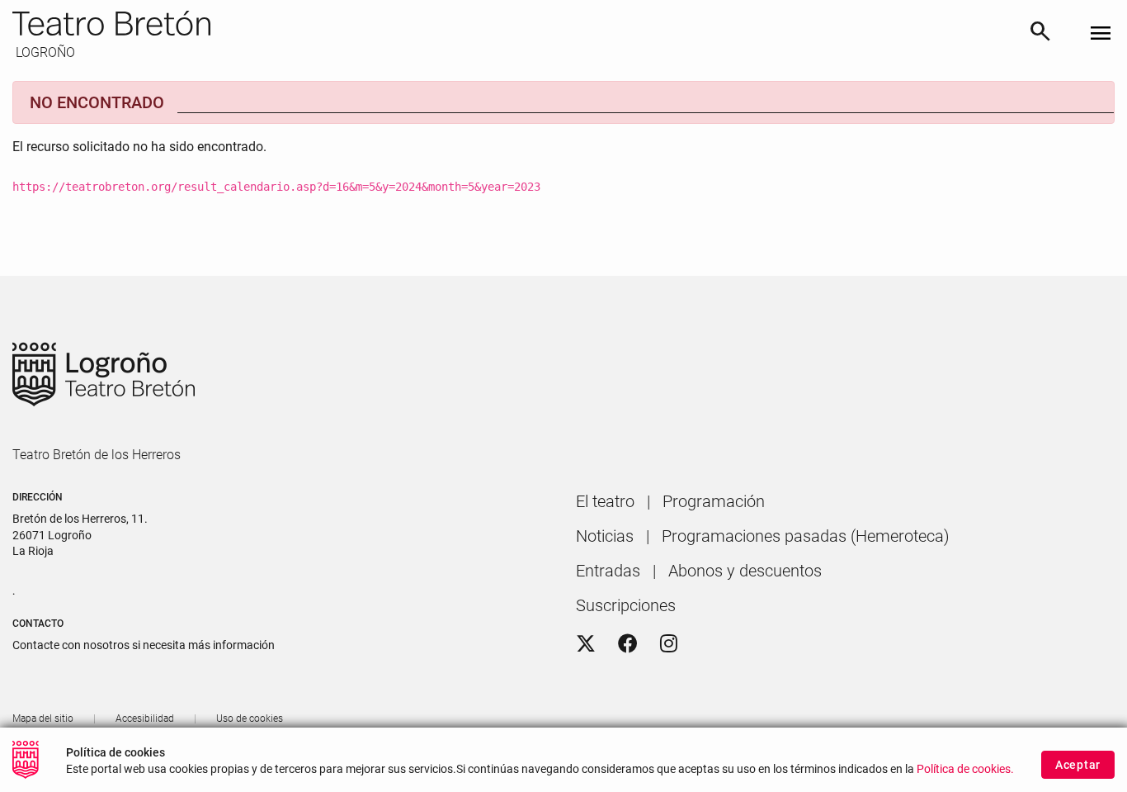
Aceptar (1078, 764)
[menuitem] (605, 501)
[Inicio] (513, 23)
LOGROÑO (43, 52)
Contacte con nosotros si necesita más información (143, 645)
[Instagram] (668, 644)
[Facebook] (628, 644)
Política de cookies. (965, 769)
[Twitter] (586, 644)
